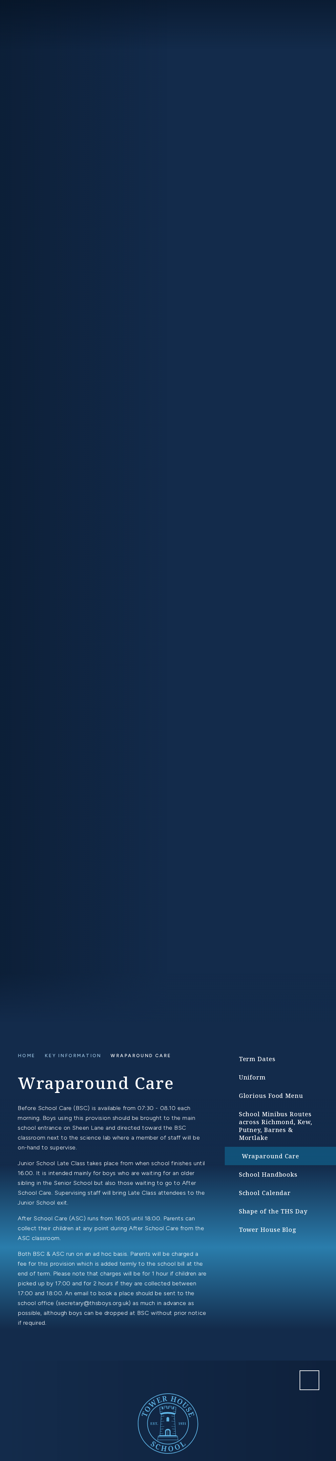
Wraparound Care (141, 1055)
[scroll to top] (309, 1380)
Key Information (73, 1055)
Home (26, 1055)
